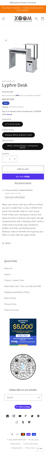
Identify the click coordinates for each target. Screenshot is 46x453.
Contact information (30, 444)
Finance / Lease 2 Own (14, 280)
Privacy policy (34, 440)
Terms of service (11, 310)
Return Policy (10, 298)
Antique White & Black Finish (18, 135)
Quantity (5, 153)
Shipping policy (17, 448)
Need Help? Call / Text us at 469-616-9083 (22, 286)
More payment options (23, 183)
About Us (8, 268)
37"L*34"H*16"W (12, 124)
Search (7, 274)
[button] (3, 19)
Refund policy (16, 444)
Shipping (5, 107)
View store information (15, 197)
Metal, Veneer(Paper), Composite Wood (22, 146)
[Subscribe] (39, 397)
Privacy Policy (10, 304)
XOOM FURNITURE (19, 439)
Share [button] (7, 243)
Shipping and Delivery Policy (17, 292)
